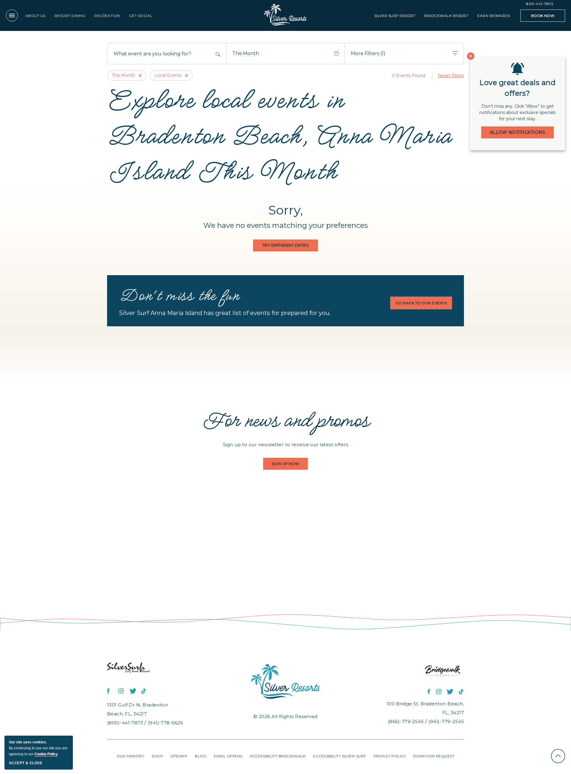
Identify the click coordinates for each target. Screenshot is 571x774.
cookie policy (46, 754)
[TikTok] (144, 691)
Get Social (141, 15)
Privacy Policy (390, 756)
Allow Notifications (517, 132)
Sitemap (178, 756)
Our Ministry (130, 756)
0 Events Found (408, 75)
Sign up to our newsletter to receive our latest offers (285, 444)
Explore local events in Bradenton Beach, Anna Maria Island (279, 134)
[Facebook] (110, 691)
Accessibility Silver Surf (339, 756)
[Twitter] (133, 691)
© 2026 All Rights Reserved (285, 716)
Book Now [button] (543, 17)
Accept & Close (25, 763)
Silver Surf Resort (395, 15)
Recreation (107, 15)
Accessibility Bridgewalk (278, 756)
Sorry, (285, 210)
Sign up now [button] (287, 465)
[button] (285, 245)
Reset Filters (451, 75)
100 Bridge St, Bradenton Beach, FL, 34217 (425, 708)
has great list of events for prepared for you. (225, 313)
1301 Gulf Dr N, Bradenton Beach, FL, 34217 (137, 709)
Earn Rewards (493, 15)
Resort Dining (69, 15)
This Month (245, 53)
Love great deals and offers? (517, 88)
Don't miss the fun (179, 295)
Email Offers (228, 756)
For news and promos (285, 419)
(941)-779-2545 (446, 721)
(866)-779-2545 (406, 721)
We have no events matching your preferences (285, 225)
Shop (157, 756)
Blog (200, 756)
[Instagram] (121, 691)
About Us (35, 15)
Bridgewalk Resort (446, 15)
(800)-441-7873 (125, 723)
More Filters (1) (368, 53)
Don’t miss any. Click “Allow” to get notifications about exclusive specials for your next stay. (517, 112)
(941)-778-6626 (165, 723)
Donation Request (433, 756)
